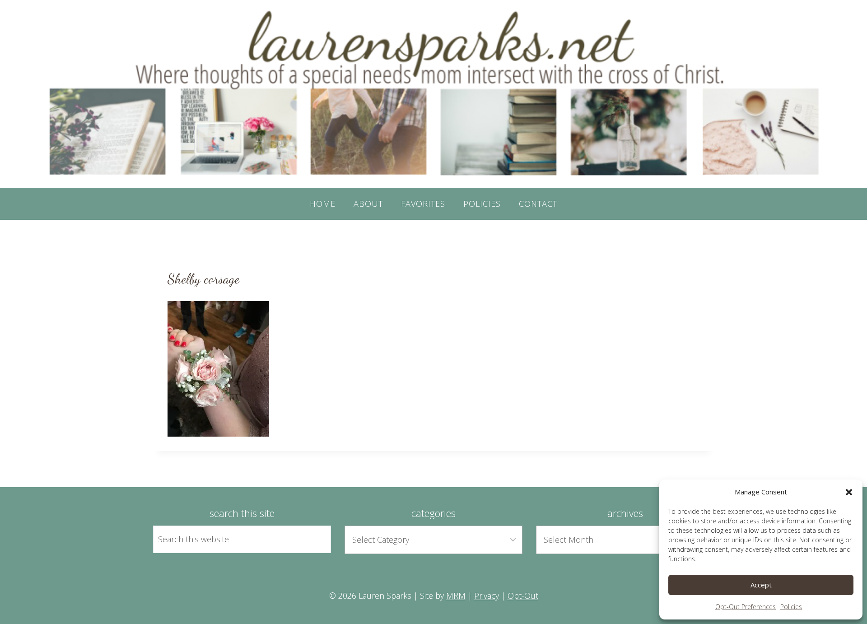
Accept (761, 584)
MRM (456, 595)
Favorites (423, 203)
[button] (848, 492)
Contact (538, 203)
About (368, 203)
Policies (791, 606)
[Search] (313, 539)
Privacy (486, 595)
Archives (625, 513)
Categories (433, 513)
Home (323, 203)
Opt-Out (523, 595)
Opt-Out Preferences (745, 606)
